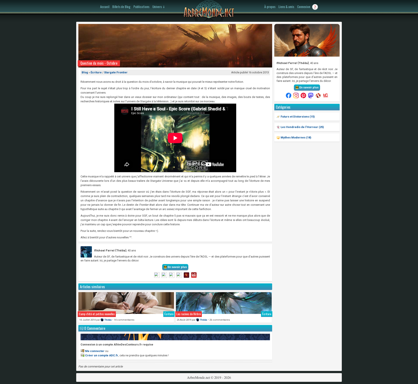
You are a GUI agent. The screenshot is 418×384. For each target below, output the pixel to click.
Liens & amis (286, 6)
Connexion (303, 6)
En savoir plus (309, 87)
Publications (141, 6)
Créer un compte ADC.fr (101, 355)
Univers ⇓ (158, 6)
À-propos (269, 6)
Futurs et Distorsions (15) (297, 116)
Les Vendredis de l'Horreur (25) (302, 127)
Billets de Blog (121, 6)
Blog (85, 72)
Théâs (108, 319)
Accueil (104, 6)
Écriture (96, 72)
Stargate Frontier (116, 72)
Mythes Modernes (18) (295, 137)
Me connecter (94, 351)
